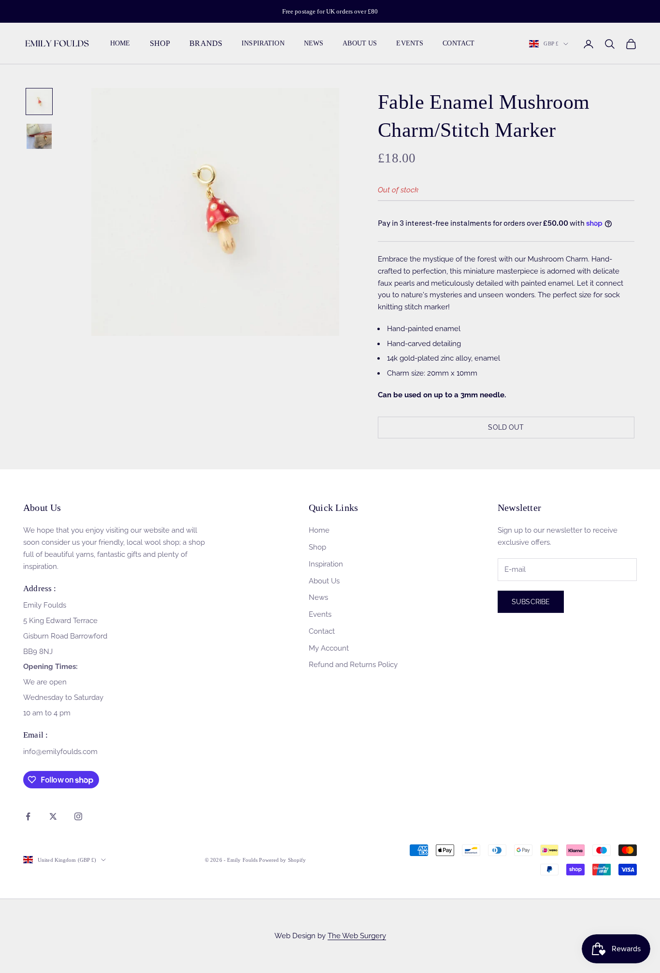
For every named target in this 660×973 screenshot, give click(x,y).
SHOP (160, 44)
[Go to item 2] (39, 136)
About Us (360, 43)
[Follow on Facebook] (28, 816)
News (314, 43)
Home (120, 43)
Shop (317, 547)
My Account (329, 648)
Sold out (506, 427)
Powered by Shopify (282, 860)
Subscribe (531, 602)
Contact (458, 43)
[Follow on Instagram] (78, 816)
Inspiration (263, 43)
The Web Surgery (357, 935)
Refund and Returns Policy (353, 664)
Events (409, 43)
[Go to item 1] (39, 101)
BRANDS (205, 44)
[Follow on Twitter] (53, 816)
